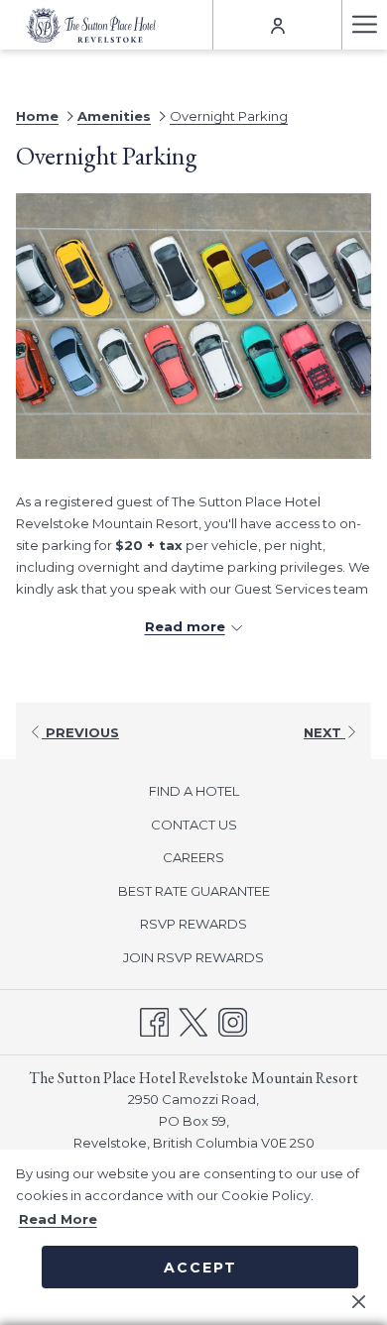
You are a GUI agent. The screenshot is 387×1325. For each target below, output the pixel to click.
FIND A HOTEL (194, 791)
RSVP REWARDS (217, 926)
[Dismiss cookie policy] (358, 1300)
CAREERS (193, 857)
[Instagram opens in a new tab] (232, 1019)
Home (37, 116)
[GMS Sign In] (278, 24)
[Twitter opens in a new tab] (193, 1019)
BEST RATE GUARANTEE (194, 891)
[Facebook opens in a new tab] (154, 1019)
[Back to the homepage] (91, 24)
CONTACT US (194, 824)
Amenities (114, 116)
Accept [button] (200, 1267)
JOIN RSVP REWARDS (217, 959)
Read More (58, 1219)
